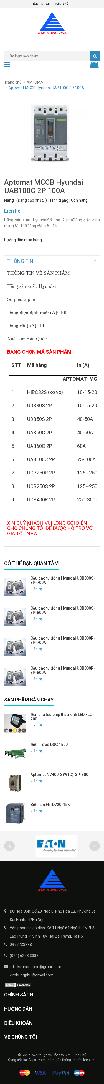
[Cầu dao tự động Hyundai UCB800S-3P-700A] (15, 587)
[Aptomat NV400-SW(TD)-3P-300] (15, 783)
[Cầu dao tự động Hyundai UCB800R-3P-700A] (15, 647)
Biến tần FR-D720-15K (50, 804)
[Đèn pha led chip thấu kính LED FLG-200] (15, 723)
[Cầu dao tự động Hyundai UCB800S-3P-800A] (15, 617)
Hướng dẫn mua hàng (23, 240)
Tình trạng (59, 200)
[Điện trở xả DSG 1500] (15, 753)
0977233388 (21, 944)
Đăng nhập (41, 4)
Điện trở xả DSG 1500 (49, 744)
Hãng (9, 200)
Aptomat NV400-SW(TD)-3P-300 (59, 774)
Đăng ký (62, 4)
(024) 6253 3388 (24, 955)
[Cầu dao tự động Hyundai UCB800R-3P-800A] (15, 677)
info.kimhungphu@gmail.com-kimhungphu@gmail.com (36, 971)
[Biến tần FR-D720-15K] (15, 813)
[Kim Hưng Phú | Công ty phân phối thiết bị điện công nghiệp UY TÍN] (52, 880)
